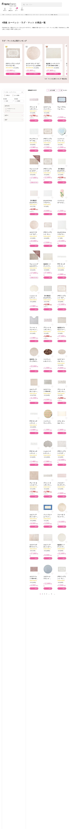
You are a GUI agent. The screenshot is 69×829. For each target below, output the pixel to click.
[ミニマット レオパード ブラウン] (47, 351)
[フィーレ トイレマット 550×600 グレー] (34, 320)
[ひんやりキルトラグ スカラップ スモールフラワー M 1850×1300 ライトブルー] (47, 193)
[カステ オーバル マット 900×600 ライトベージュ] (61, 351)
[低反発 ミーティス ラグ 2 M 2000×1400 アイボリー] (53, 53)
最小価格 (5, 98)
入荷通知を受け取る (34, 182)
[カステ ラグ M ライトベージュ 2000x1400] (34, 537)
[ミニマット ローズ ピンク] (61, 193)
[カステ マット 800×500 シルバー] (47, 382)
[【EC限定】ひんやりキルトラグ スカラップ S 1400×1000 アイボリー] (61, 161)
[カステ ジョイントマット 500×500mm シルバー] (47, 99)
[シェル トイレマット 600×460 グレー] (47, 443)
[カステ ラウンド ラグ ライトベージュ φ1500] (33, 53)
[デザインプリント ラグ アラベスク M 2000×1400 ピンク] (61, 288)
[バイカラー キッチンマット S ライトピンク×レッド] (61, 475)
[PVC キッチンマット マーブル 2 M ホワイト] (34, 413)
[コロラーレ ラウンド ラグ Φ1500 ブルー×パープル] (47, 569)
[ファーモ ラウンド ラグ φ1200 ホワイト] (61, 507)
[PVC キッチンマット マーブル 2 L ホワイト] (61, 256)
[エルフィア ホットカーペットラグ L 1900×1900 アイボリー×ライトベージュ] (34, 382)
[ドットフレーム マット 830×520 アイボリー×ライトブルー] (47, 507)
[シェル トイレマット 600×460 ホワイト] (34, 288)
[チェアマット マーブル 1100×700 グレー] (34, 131)
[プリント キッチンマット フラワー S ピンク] (47, 320)
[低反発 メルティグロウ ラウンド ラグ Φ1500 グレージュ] (34, 351)
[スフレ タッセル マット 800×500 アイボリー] (61, 413)
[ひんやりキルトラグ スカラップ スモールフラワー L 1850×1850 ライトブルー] (61, 224)
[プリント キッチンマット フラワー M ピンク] (34, 99)
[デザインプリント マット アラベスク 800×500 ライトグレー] (61, 569)
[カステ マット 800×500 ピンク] (34, 569)
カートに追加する (14, 73)
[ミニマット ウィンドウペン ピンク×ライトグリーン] (47, 413)
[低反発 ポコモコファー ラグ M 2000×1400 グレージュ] (61, 320)
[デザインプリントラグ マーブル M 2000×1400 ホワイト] (61, 443)
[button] (22, 92)
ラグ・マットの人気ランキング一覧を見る (56, 78)
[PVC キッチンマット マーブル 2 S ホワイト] (34, 443)
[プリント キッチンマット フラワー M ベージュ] (47, 475)
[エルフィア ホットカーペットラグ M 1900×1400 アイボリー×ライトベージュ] (34, 507)
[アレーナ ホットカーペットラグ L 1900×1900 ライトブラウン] (34, 475)
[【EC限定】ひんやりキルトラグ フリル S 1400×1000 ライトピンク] (34, 193)
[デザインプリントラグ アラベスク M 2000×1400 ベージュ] (13, 53)
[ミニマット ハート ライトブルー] (61, 131)
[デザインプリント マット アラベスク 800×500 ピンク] (47, 224)
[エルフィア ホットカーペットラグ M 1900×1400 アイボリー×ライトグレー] (47, 537)
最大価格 (16, 98)
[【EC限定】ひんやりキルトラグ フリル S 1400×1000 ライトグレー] (47, 288)
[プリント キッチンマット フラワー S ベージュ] (61, 382)
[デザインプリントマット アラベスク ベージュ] (47, 131)
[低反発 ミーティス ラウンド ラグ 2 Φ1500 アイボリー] (61, 537)
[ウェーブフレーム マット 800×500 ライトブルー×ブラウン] (61, 99)
